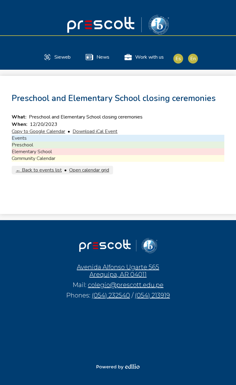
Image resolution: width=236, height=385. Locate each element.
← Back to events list (39, 170)
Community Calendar (33, 158)
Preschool (22, 145)
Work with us (149, 57)
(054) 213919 (152, 295)
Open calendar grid (89, 170)
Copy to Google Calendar (38, 131)
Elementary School (32, 151)
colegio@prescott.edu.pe (125, 285)
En (193, 58)
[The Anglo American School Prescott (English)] (118, 24)
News (102, 57)
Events (19, 138)
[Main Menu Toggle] (226, 10)
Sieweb (62, 57)
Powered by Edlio (118, 367)
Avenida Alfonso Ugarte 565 (118, 270)
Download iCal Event (95, 131)
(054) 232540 (111, 295)
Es (178, 58)
